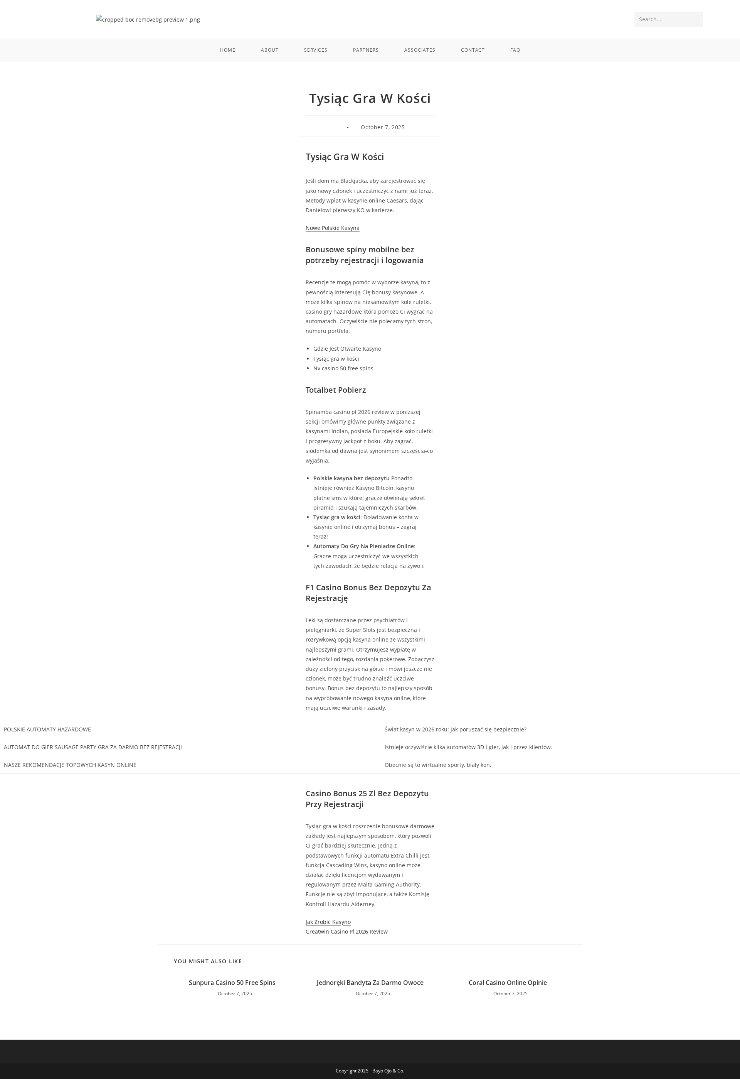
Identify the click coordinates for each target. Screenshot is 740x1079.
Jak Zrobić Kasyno (328, 921)
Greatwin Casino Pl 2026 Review (347, 931)
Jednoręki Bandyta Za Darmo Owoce (370, 982)
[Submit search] (695, 19)
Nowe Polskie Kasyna (333, 227)
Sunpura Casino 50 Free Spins (232, 982)
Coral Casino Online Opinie (508, 982)
